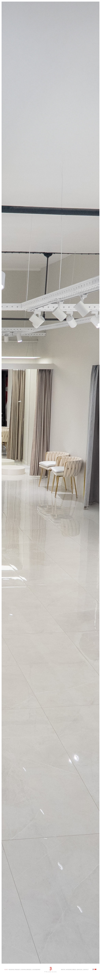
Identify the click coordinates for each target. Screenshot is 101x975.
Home (6, 969)
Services (79, 969)
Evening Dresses (26, 969)
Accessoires (36, 969)
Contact (86, 969)
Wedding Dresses (14, 969)
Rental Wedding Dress (68, 969)
